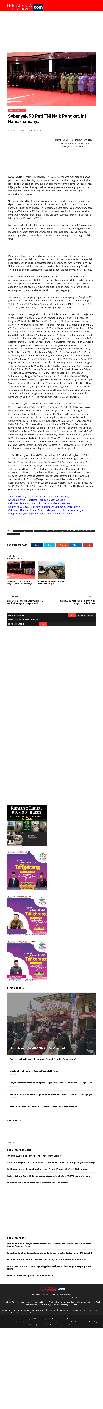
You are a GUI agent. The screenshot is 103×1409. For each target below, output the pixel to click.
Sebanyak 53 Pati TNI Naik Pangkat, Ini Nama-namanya (19, 582)
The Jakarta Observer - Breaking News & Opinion (60, 1319)
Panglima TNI (71, 531)
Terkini (85, 531)
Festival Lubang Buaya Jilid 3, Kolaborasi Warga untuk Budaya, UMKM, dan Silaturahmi (48, 1175)
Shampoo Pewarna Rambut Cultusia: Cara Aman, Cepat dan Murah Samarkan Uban (47, 1259)
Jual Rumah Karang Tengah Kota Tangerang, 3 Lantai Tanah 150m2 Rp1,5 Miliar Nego (47, 1169)
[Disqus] (51, 659)
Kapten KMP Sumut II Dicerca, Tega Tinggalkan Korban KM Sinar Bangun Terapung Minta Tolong (49, 1267)
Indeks (30, 531)
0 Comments (36, 130)
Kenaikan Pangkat (59, 531)
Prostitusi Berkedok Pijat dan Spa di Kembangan (30, 1275)
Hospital (72, 1325)
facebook (81, 615)
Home (6, 1322)
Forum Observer (50, 1322)
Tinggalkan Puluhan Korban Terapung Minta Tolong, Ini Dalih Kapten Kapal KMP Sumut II (49, 1253)
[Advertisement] (51, 31)
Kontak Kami (22, 1322)
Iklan (30, 1322)
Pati (79, 531)
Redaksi (13, 1322)
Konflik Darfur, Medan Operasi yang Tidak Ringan (51, 582)
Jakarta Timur (46, 531)
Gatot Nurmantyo (17, 110)
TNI (9, 534)
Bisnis (64, 1325)
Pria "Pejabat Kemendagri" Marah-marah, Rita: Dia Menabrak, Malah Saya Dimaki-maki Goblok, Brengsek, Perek (49, 1244)
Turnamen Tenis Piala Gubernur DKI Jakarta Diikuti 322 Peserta (37, 1182)
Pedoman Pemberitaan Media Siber (71, 1322)
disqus (71, 615)
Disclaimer (38, 1322)
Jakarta (37, 531)
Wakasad (16, 534)
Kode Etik (41, 1325)
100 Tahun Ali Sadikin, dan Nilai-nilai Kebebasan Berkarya (34, 1155)
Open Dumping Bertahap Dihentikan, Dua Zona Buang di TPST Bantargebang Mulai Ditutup (51, 1162)
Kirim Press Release (53, 1325)
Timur (92, 531)
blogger (91, 615)
